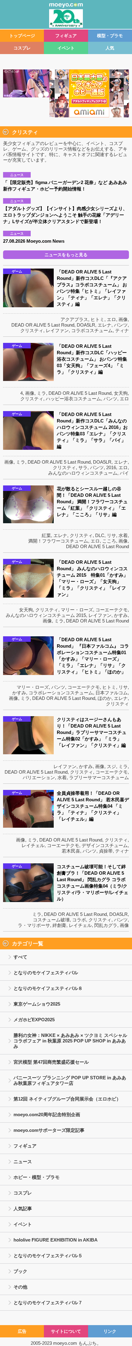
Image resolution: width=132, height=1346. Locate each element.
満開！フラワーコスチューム (58, 541)
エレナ (104, 325)
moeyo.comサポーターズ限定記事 (49, 1130)
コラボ (79, 919)
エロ (111, 319)
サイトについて (66, 1331)
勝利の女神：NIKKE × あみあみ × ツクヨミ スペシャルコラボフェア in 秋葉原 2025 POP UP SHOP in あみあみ (70, 1041)
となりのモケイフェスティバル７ (48, 1302)
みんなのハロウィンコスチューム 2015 (46, 615)
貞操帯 (106, 851)
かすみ (121, 615)
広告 (22, 1331)
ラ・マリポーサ (34, 925)
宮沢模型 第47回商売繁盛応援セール (51, 1062)
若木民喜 (71, 851)
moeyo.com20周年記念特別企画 (47, 1114)
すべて (20, 956)
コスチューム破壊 (51, 919)
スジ (111, 766)
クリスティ (31, 330)
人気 (110, 47)
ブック (20, 1271)
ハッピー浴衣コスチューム (73, 398)
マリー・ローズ (77, 609)
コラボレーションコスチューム (61, 692)
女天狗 (121, 393)
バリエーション (39, 777)
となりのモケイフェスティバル (46, 972)
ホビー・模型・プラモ (37, 1177)
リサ (111, 535)
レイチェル (33, 845)
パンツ (121, 325)
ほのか (104, 698)
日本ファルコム (111, 692)
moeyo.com (65, 1343)
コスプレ (22, 47)
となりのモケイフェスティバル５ (48, 1255)
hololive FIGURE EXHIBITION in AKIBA (56, 1239)
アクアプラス (74, 319)
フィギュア (66, 35)
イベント (66, 47)
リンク (109, 1331)
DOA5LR (86, 325)
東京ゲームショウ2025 (37, 1004)
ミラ (41, 393)
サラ (82, 467)
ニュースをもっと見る (66, 254)
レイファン (57, 330)
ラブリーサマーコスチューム (99, 777)
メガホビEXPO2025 (34, 1019)
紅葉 (46, 535)
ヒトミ (97, 319)
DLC (99, 535)
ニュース (23, 1161)
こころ (109, 541)
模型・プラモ (110, 35)
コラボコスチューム (92, 330)
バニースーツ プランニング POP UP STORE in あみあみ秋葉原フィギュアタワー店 (70, 1080)
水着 (123, 535)
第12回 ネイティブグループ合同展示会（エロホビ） (67, 1098)
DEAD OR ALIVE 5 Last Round (42, 325)
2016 (111, 467)
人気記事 (23, 1208)
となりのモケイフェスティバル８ (48, 988)
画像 (123, 319)
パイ (124, 473)
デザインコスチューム (105, 845)
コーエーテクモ (111, 609)
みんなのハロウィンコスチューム (82, 473)
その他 (20, 1286)
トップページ (22, 35)
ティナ (122, 330)
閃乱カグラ (105, 925)
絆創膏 (59, 925)
